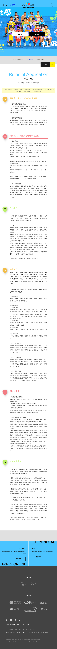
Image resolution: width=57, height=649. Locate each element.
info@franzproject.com (14, 632)
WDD (36, 641)
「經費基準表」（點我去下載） (18, 258)
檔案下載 (20, 34)
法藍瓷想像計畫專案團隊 (12, 624)
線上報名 (37, 34)
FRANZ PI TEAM (25, 624)
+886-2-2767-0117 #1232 (14, 629)
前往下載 (38, 557)
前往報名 (18, 558)
